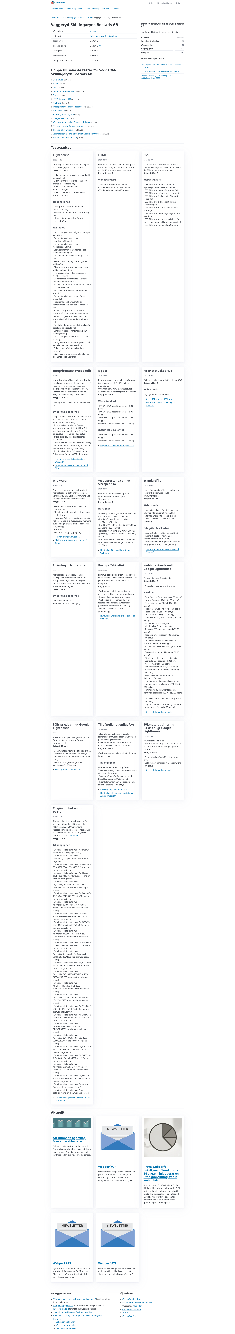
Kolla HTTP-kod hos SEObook (159, 399)
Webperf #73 (62, 1263)
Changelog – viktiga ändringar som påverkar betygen (77, 1315)
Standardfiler (59, 110)
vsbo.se (93, 31)
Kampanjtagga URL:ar (63, 1305)
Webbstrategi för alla (65, 1325)
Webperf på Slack (130, 1316)
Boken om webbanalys (66, 1322)
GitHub (125, 1312)
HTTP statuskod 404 (62, 99)
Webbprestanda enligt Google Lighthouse (72, 122)
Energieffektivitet (60, 118)
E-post (56, 95)
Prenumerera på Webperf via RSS (137, 1302)
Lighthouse (58, 79)
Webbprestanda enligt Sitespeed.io (69, 106)
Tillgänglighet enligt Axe (64, 130)
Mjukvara (57, 103)
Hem (53, 17)
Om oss (105, 8)
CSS (54, 87)
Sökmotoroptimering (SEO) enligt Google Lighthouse (77, 133)
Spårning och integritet (63, 114)
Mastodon (137, 1306)
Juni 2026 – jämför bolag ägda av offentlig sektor (160, 71)
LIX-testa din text (61, 1309)
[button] (151, 3)
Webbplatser (57, 8)
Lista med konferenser (66, 1328)
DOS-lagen (73, 835)
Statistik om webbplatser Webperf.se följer (72, 1312)
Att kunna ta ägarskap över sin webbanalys (69, 1139)
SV (179, 3)
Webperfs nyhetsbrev (131, 1299)
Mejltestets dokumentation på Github (117, 445)
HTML (55, 83)
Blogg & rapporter (74, 8)
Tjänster (116, 8)
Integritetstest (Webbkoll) (64, 91)
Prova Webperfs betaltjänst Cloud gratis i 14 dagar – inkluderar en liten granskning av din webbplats (162, 1173)
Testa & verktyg (92, 8)
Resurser (57, 1319)
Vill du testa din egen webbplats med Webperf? (74, 1299)
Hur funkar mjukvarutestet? (67, 536)
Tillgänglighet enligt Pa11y (65, 137)
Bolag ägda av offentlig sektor (80, 17)
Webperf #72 (107, 1263)
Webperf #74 (107, 1167)
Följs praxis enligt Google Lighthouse (69, 126)
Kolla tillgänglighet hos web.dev (114, 789)
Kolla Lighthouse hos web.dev (159, 712)
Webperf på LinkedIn (131, 1309)
